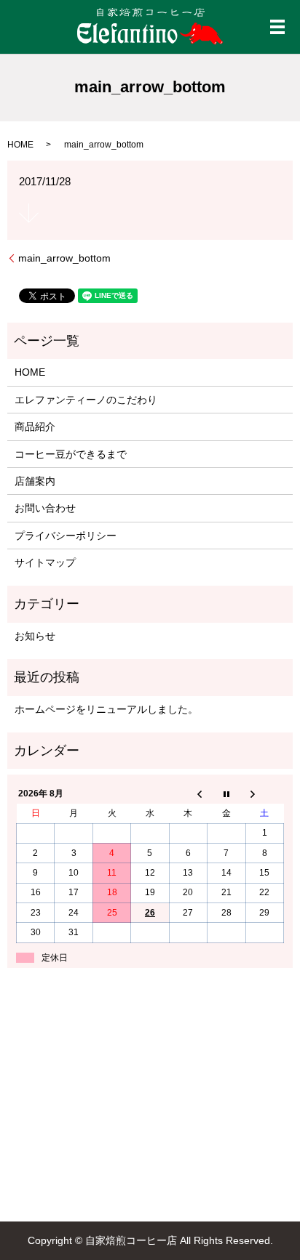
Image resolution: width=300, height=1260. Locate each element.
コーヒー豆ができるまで (71, 454)
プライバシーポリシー (66, 535)
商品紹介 (35, 426)
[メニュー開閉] (277, 27)
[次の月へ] (264, 794)
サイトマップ (45, 562)
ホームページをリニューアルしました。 (106, 709)
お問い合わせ (45, 508)
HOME (20, 145)
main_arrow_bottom (64, 258)
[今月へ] (226, 794)
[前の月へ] (188, 794)
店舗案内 (35, 481)
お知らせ (35, 636)
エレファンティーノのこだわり (86, 399)
